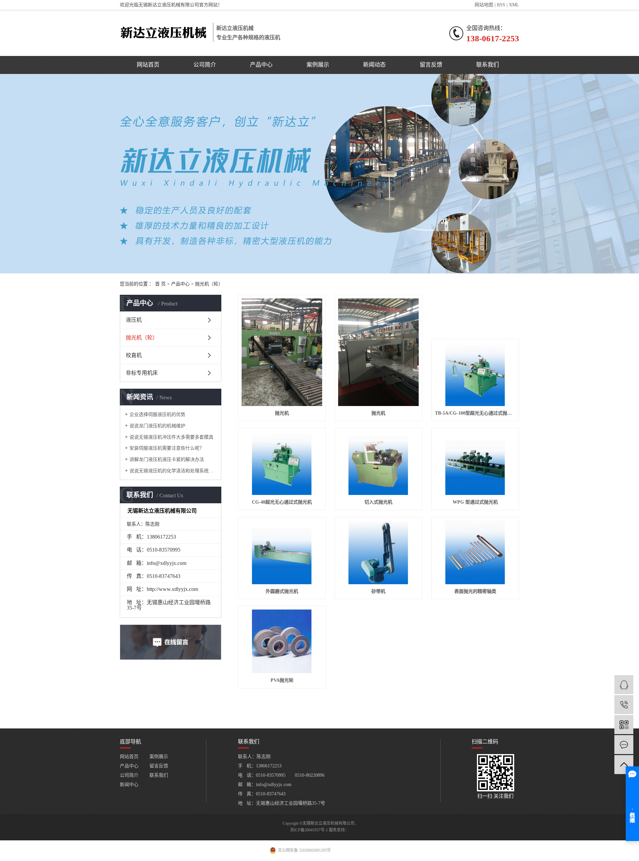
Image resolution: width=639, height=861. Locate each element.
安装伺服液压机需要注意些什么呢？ (166, 448)
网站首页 (148, 65)
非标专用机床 (142, 373)
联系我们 (487, 65)
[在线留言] (623, 744)
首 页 (160, 283)
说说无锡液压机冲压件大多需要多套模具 (171, 437)
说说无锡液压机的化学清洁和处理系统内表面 (172, 470)
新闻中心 (129, 784)
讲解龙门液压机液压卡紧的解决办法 (166, 459)
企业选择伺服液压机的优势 (157, 414)
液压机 (134, 320)
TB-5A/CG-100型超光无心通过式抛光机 (475, 413)
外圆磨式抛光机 (282, 591)
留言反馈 (431, 65)
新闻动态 (374, 65)
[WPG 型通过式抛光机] (475, 463)
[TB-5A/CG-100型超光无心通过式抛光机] (475, 374)
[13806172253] (623, 704)
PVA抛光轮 (282, 680)
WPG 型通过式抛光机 (475, 502)
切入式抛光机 (378, 502)
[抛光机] (282, 352)
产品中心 (261, 65)
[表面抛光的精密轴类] (475, 552)
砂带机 (378, 591)
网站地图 (484, 4)
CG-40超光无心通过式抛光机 (282, 502)
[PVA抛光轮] (282, 641)
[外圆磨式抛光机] (282, 552)
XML (514, 4)
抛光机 (282, 413)
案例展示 (318, 65)
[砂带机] (378, 552)
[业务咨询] (623, 684)
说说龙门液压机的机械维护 (157, 425)
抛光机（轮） (209, 283)
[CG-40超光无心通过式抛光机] (282, 463)
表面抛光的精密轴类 (475, 591)
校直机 (134, 355)
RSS (501, 4)
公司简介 (204, 65)
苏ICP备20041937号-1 (309, 830)
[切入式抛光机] (378, 463)
